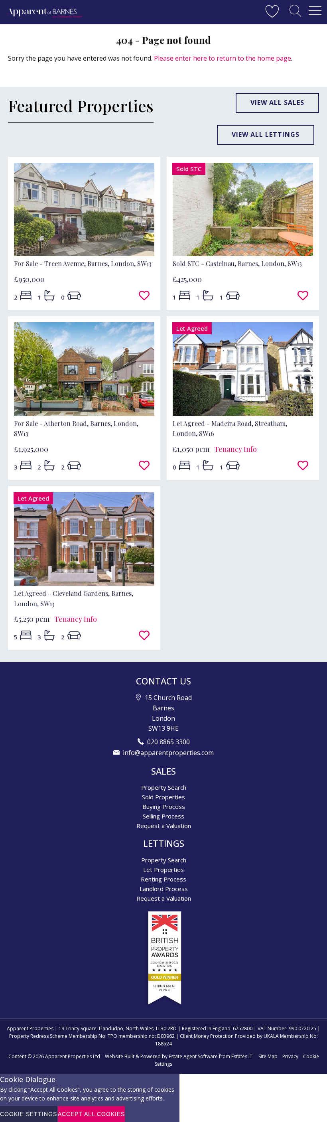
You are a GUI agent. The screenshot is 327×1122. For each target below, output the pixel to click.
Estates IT (241, 1056)
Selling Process (163, 816)
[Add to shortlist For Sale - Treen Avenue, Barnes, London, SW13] (146, 296)
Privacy (290, 1056)
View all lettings (265, 134)
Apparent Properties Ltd (72, 1056)
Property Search (163, 787)
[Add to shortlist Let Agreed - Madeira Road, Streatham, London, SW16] (305, 466)
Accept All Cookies (91, 1114)
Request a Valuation (163, 826)
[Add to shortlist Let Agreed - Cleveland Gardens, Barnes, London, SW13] (146, 636)
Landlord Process (164, 889)
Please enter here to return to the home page (222, 58)
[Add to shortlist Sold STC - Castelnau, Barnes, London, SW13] (305, 296)
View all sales (277, 102)
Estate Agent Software (193, 1056)
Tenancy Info (235, 449)
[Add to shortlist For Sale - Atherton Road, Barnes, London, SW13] (146, 466)
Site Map (268, 1056)
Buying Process (163, 806)
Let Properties (163, 870)
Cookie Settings (28, 1114)
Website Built (119, 1056)
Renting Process (163, 879)
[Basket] (272, 11)
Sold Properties (163, 797)
